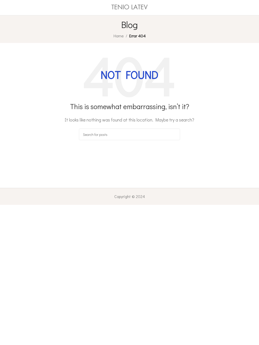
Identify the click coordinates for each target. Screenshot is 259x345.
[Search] (174, 134)
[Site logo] (129, 7)
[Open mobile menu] (5, 8)
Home (119, 35)
